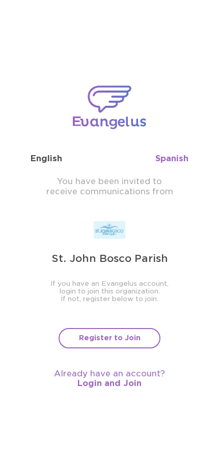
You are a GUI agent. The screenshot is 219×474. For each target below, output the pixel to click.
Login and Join (109, 383)
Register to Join (110, 338)
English (46, 158)
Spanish (171, 158)
